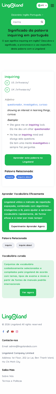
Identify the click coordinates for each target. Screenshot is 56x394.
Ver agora (28, 292)
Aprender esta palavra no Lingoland (28, 159)
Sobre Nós (8, 376)
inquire (8, 245)
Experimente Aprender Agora (28, 226)
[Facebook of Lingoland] (3, 331)
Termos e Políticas (12, 380)
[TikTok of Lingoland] (8, 331)
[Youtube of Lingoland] (12, 331)
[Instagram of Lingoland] (17, 331)
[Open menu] (52, 5)
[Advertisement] (28, 62)
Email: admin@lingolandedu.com (19, 346)
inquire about (25, 245)
